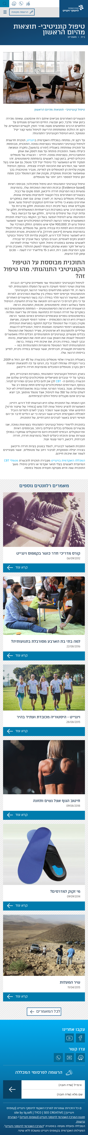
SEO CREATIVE (53, 1112)
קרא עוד (21, 567)
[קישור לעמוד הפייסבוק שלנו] (80, 1037)
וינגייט (31, 140)
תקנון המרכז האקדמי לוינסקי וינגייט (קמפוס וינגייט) (52, 1117)
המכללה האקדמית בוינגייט (68, 460)
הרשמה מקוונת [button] (19, 12)
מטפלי (11, 460)
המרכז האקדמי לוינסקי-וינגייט (24, 1126)
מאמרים (72, 37)
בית (83, 37)
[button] (4, 3)
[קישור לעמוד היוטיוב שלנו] (69, 1037)
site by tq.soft (23, 1112)
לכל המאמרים (48, 1011)
